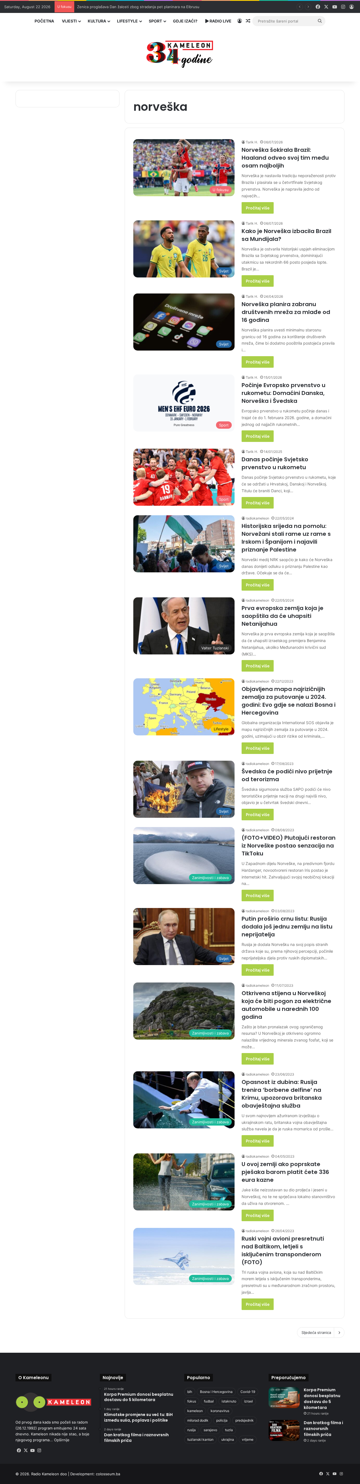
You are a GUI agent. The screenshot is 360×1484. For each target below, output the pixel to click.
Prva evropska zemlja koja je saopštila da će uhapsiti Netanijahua (282, 616)
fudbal (209, 1401)
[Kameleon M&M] (180, 52)
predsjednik (244, 1420)
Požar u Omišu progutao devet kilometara (113, 6)
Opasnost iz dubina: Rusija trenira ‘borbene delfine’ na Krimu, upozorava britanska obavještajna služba (282, 1094)
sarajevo (210, 1430)
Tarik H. (252, 142)
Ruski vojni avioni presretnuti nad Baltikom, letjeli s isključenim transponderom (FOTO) (283, 1250)
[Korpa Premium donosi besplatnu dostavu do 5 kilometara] (284, 1397)
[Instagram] (39, 1450)
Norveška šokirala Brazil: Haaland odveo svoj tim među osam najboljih (285, 158)
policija (222, 1420)
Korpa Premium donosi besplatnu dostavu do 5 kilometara (322, 1398)
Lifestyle (127, 21)
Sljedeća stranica (316, 1332)
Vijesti (69, 21)
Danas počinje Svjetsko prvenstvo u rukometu (275, 463)
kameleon (195, 1411)
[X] (25, 1450)
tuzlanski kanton (200, 1439)
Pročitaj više (257, 207)
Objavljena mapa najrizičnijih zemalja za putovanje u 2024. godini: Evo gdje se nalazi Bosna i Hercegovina (289, 701)
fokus (191, 1401)
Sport (155, 21)
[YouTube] (32, 1450)
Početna (44, 21)
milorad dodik (197, 1420)
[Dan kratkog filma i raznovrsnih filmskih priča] (284, 1430)
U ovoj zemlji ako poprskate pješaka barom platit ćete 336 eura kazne (285, 1172)
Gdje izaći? (185, 21)
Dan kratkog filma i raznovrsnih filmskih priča (323, 1428)
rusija (191, 1430)
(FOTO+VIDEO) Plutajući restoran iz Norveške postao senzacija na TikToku (289, 845)
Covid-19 (247, 1392)
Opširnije (61, 1440)
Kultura (97, 21)
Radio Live (220, 21)
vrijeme (247, 1439)
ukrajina (227, 1439)
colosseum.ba (108, 1474)
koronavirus (220, 1411)
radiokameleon (257, 518)
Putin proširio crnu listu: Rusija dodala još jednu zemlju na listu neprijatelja (287, 926)
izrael (248, 1401)
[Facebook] (18, 1450)
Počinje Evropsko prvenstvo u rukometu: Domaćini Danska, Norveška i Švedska (283, 393)
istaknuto (229, 1401)
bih (189, 1392)
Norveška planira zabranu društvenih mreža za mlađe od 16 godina (286, 312)
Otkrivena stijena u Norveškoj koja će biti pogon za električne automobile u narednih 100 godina (286, 1005)
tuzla (229, 1430)
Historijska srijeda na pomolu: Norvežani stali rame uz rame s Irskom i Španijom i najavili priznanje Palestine (286, 538)
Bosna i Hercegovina (216, 1392)
